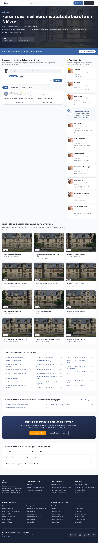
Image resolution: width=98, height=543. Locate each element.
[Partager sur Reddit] (85, 535)
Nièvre (35, 26)
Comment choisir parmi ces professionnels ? (21, 458)
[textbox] (35, 71)
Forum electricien (7, 509)
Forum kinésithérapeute (33, 517)
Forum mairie (30, 522)
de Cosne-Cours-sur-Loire (39, 95)
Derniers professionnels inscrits (61, 487)
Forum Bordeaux (56, 511)
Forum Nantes (55, 514)
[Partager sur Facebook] (75, 535)
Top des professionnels (58, 490)
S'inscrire (30, 485)
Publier (57, 80)
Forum (4, 26)
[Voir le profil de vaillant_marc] (6, 94)
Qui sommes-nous (81, 485)
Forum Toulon (78, 509)
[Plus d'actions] (60, 93)
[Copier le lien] (94, 535)
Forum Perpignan (80, 514)
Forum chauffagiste (8, 517)
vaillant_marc (14, 93)
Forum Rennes (79, 517)
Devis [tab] (30, 87)
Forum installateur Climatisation (36, 509)
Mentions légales (80, 490)
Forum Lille (78, 511)
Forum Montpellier (57, 517)
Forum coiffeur (7, 514)
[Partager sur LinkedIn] (80, 535)
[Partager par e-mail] (89, 535)
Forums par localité (59, 502)
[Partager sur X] (71, 535)
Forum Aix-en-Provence (81, 506)
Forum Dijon (78, 522)
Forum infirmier (7, 522)
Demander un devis (37, 433)
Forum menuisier (31, 514)
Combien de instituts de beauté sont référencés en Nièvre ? (26, 452)
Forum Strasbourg (57, 519)
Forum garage (6, 519)
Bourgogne (28, 26)
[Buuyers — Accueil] (6, 3)
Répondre (49, 102)
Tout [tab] (5, 87)
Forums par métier (9, 502)
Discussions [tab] (14, 87)
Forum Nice (54, 509)
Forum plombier (7, 506)
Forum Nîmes (55, 522)
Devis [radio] (21, 76)
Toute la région (86, 400)
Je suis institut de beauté (58, 433)
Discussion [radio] (13, 76)
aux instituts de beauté (19, 95)
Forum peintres (31, 506)
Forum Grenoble (79, 519)
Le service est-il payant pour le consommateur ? (22, 464)
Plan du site (79, 493)
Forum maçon (30, 511)
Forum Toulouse (56, 506)
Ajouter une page (56, 485)
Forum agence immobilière (11, 511)
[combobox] (49, 3)
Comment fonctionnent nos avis (85, 487)
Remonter (19, 102)
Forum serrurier (31, 519)
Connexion (89, 3)
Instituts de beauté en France (15, 26)
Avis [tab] (23, 87)
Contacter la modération (34, 490)
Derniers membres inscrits (35, 487)
